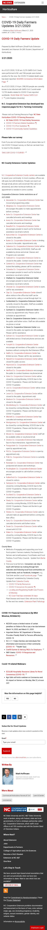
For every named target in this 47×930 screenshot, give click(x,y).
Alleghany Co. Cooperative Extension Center (23, 206)
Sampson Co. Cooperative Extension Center (23, 483)
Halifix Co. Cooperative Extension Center (21, 353)
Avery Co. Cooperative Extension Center (21, 220)
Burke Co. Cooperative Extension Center (21, 240)
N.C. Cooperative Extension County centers (18, 175)
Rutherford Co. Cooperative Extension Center (23, 477)
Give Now (7, 861)
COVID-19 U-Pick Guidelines (16, 126)
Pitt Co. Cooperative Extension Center (20, 451)
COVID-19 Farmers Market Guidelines (20, 123)
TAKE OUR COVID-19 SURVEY (13, 153)
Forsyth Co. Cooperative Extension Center (22, 344)
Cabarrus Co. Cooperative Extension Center (22, 246)
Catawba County (22, 581)
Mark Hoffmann (15, 30)
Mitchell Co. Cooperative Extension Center (22, 417)
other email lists (20, 757)
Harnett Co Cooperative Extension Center (22, 359)
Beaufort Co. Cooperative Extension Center (22, 226)
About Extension (10, 840)
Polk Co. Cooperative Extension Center (21, 457)
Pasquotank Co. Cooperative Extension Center (24, 446)
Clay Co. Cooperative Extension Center (21, 292)
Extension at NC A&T (11, 858)
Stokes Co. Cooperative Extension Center (22, 512)
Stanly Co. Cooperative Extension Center (21, 500)
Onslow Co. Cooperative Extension (19, 440)
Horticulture (10, 9)
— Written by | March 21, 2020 (17, 30)
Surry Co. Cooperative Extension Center (21, 521)
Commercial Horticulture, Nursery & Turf (16, 795)
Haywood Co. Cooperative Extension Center (23, 365)
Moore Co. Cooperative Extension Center (22, 434)
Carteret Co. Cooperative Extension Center (22, 264)
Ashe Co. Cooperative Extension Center (21, 214)
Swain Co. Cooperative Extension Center (21, 526)
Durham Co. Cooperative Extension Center (22, 336)
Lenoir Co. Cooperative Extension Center (21, 394)
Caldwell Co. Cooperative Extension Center (22, 258)
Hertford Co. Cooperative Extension (19, 370)
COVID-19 (11, 647)
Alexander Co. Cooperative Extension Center (23, 200)
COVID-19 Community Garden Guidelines (21, 129)
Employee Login (37, 928)
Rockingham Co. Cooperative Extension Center (24, 469)
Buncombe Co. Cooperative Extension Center (23, 235)
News (4, 17)
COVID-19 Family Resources (19, 584)
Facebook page (30, 575)
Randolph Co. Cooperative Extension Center (23, 463)
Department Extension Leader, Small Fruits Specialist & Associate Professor (28, 778)
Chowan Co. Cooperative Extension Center (22, 287)
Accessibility (20, 921)
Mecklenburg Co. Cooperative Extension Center (24, 405)
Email (4, 738)
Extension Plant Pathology (35, 601)
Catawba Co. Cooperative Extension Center (22, 269)
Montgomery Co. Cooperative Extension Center (24, 422)
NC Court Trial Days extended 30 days (23, 596)
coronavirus (7, 800)
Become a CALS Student (13, 854)
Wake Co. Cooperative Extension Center (21, 532)
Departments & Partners (13, 847)
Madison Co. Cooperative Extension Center (22, 399)
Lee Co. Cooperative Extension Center (20, 388)
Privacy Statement (14, 900)
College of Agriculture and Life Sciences (19, 851)
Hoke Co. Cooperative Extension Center (21, 376)
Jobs (5, 844)
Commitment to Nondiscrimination (24, 898)
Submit (6, 750)
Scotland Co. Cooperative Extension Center (22, 495)
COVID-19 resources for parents (21, 587)
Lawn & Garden (39, 795)
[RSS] (5, 890)
